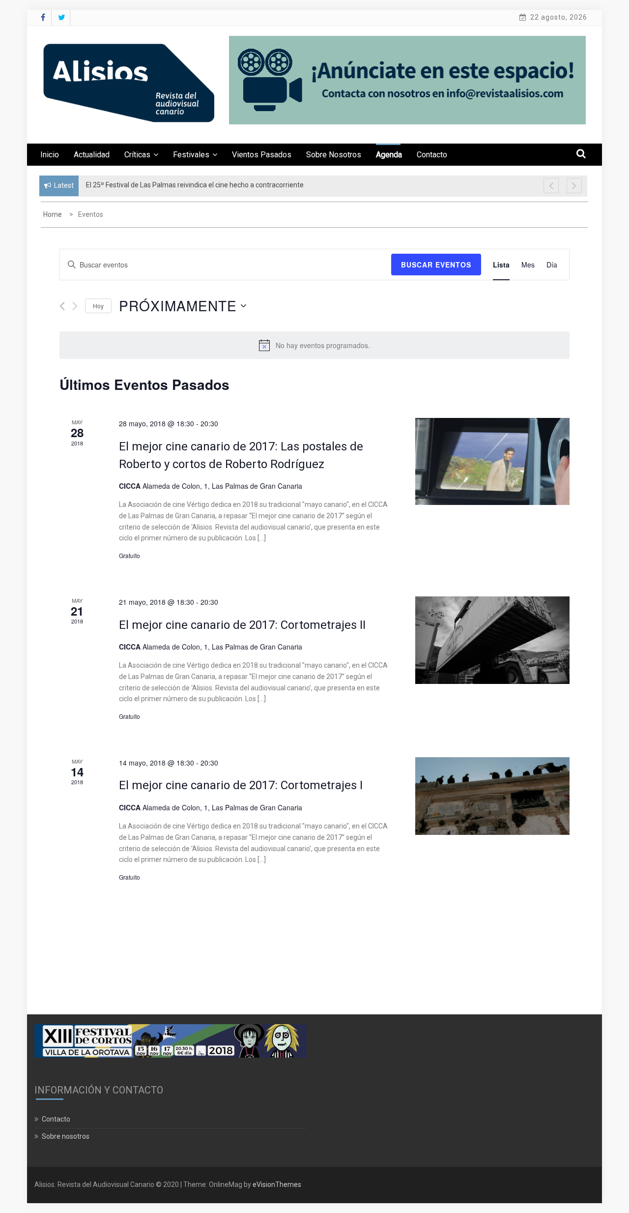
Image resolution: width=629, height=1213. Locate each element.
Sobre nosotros (333, 154)
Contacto (432, 154)
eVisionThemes (277, 1184)
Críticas (137, 154)
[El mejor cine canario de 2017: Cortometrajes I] (492, 796)
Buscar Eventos (436, 264)
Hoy (98, 305)
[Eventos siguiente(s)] (75, 306)
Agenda (389, 154)
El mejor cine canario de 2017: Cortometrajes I (241, 785)
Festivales (191, 154)
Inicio (49, 154)
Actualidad (92, 154)
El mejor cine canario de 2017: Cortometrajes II (242, 625)
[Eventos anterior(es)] (62, 306)
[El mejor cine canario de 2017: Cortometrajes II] (492, 640)
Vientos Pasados (261, 154)
